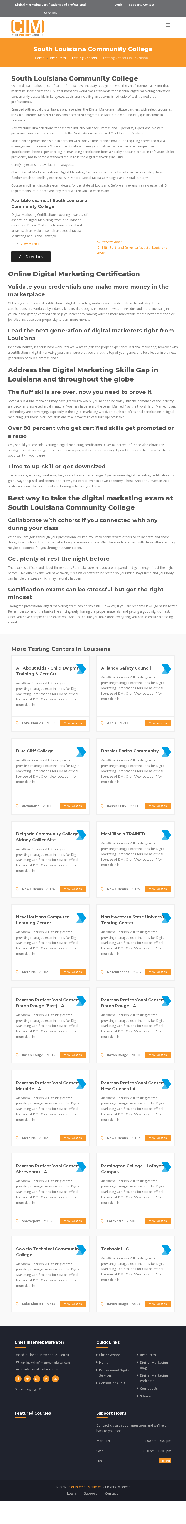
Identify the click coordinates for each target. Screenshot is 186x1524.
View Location (73, 723)
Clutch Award (109, 1355)
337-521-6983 (111, 242)
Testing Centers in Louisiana (125, 58)
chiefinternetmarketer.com (39, 1369)
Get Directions (31, 256)
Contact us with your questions (121, 1425)
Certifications (51, 4)
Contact (148, 4)
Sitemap (146, 1396)
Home (39, 58)
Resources (58, 58)
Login (119, 4)
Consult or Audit (112, 1383)
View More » (29, 244)
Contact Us (149, 1388)
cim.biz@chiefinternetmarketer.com (45, 1362)
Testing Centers (84, 58)
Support (135, 4)
